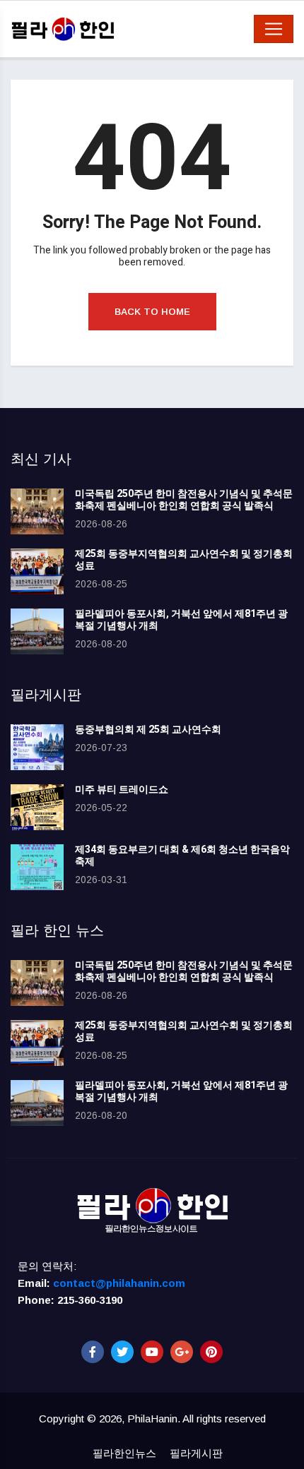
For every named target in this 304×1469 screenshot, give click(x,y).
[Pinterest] (211, 1352)
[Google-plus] (181, 1352)
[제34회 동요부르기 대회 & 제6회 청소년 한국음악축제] (37, 867)
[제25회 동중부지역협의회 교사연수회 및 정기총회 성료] (37, 571)
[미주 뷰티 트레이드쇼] (37, 807)
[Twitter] (122, 1352)
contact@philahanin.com (119, 1283)
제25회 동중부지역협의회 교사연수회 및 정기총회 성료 (184, 559)
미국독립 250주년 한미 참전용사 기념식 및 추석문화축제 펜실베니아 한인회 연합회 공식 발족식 (184, 499)
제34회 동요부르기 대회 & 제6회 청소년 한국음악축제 (182, 855)
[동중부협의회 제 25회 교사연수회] (37, 747)
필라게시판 (196, 1453)
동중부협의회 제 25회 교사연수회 (148, 729)
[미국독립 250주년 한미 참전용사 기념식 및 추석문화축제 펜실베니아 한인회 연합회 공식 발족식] (37, 511)
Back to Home (152, 311)
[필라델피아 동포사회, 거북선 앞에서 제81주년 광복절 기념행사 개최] (37, 631)
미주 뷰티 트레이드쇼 (121, 789)
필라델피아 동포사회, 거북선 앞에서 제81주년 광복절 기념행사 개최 (181, 619)
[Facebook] (92, 1352)
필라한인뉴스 (124, 1453)
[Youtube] (152, 1352)
